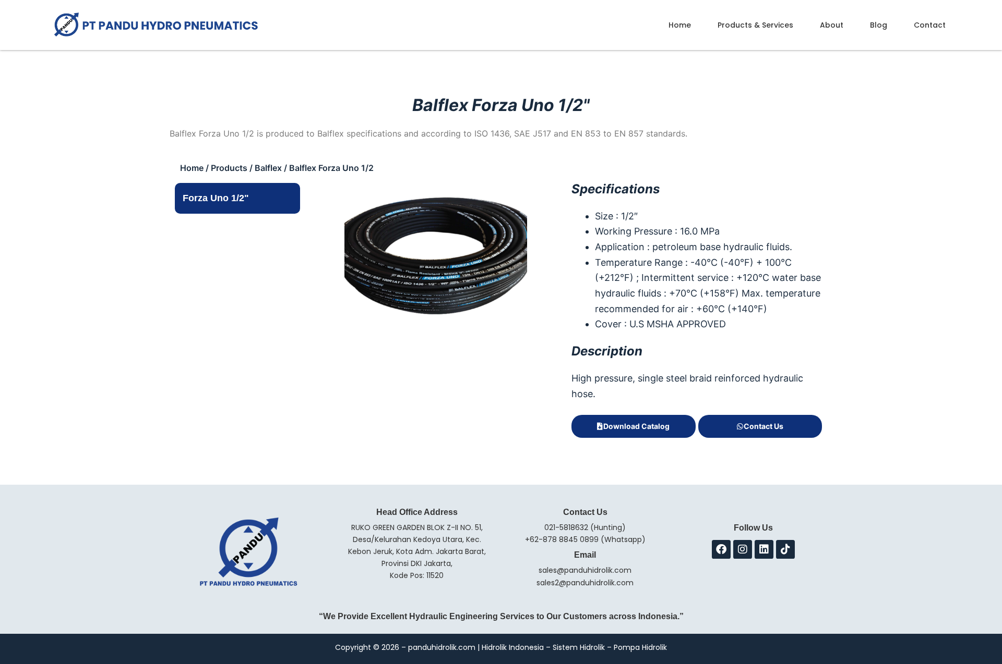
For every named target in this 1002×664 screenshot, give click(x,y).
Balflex (268, 168)
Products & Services (755, 25)
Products (229, 168)
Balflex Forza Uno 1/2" (501, 105)
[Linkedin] (764, 549)
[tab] (237, 198)
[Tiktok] (785, 549)
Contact (930, 25)
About (831, 25)
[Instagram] (742, 549)
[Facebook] (721, 549)
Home (680, 25)
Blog (878, 25)
